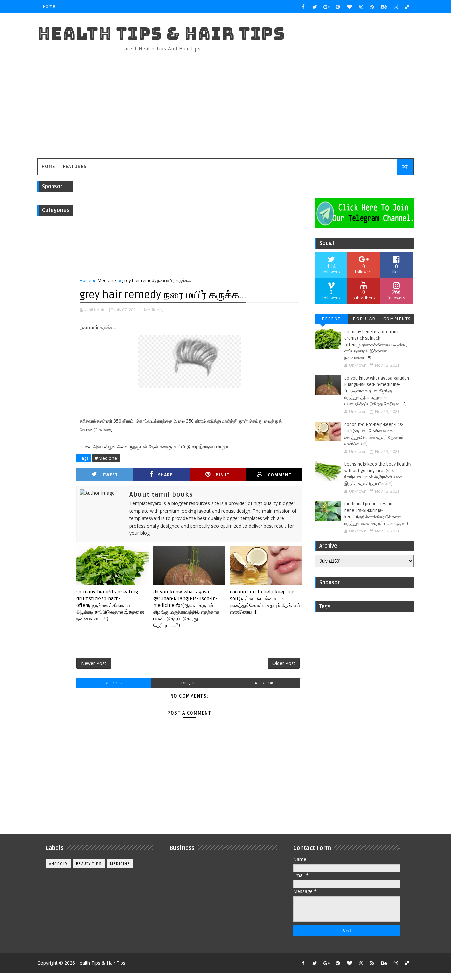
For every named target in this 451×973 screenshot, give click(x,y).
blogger (114, 683)
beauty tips (89, 863)
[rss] (372, 7)
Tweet (110, 475)
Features (75, 166)
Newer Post (93, 663)
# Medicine (106, 458)
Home (49, 6)
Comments (397, 318)
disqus (188, 683)
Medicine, (153, 310)
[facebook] (303, 7)
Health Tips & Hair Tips (161, 33)
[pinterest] (338, 7)
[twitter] (315, 7)
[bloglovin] (349, 7)
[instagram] (395, 7)
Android (58, 863)
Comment (280, 475)
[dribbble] (361, 7)
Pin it (223, 475)
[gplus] (326, 7)
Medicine (107, 280)
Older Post (283, 663)
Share (165, 475)
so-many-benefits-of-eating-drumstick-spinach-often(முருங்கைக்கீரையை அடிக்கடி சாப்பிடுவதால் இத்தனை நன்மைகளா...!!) (110, 605)
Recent (331, 318)
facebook (263, 683)
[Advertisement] (293, 102)
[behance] (384, 7)
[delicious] (407, 7)
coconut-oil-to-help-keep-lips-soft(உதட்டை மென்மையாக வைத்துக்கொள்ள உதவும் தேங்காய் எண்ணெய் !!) (265, 602)
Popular (364, 318)
